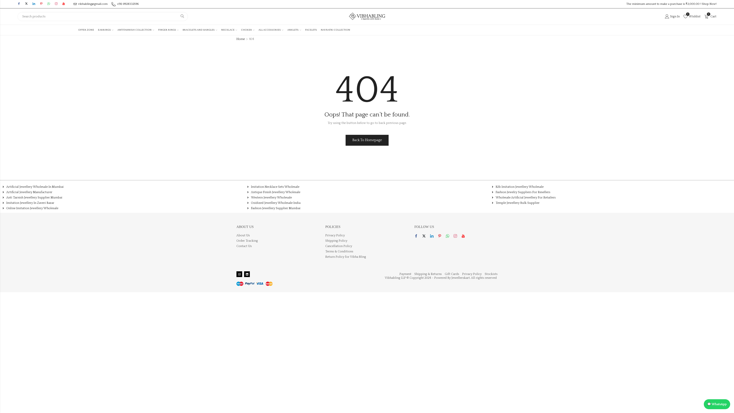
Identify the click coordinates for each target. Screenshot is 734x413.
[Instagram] (239, 274)
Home (240, 39)
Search (182, 16)
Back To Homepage (367, 140)
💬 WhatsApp (717, 404)
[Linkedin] (247, 274)
